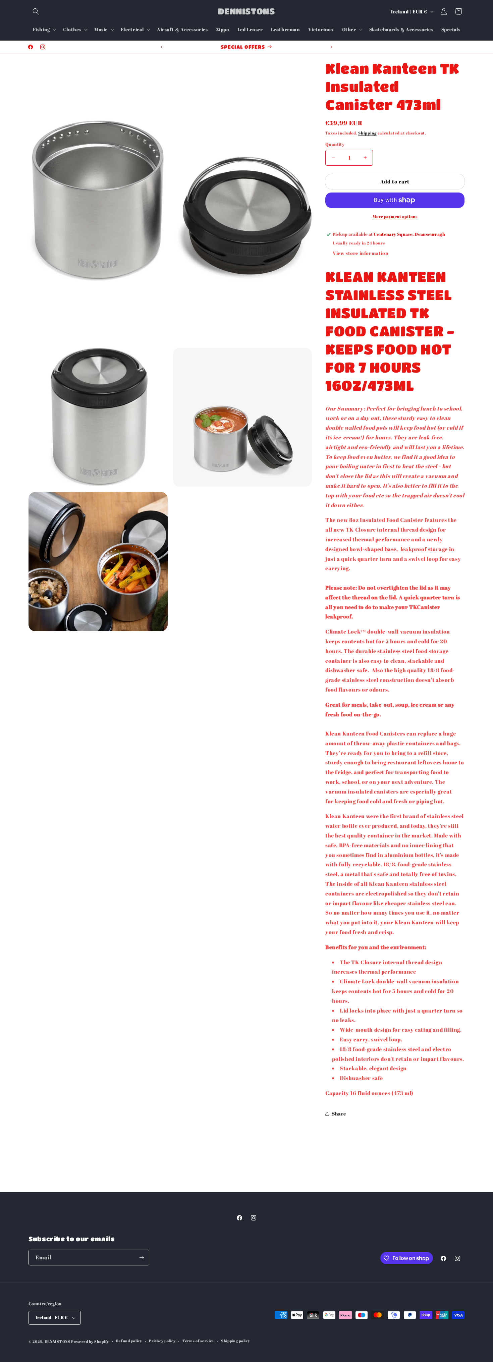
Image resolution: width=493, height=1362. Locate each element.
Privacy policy (162, 1340)
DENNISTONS (57, 1341)
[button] (36, 11)
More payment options (395, 216)
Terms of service (198, 1340)
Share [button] (339, 1113)
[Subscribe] (141, 1257)
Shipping (367, 132)
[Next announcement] (331, 47)
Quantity (334, 144)
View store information (360, 253)
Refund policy (129, 1340)
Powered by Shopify (90, 1341)
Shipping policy (235, 1340)
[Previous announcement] (161, 47)
